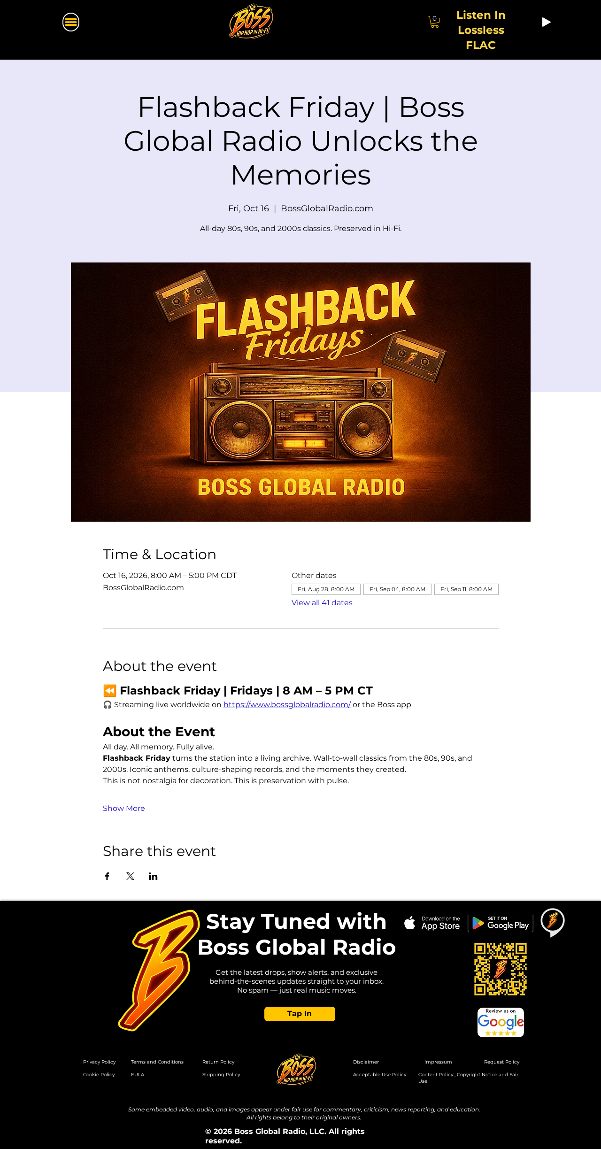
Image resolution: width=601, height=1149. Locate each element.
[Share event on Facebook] (107, 876)
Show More (124, 808)
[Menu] (70, 22)
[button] (300, 1014)
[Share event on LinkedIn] (153, 876)
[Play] (546, 22)
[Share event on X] (130, 876)
